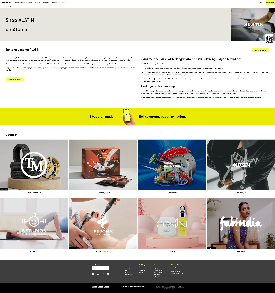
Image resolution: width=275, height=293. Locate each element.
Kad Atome (37, 2)
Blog (126, 270)
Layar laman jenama (15, 79)
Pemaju (141, 272)
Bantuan (64, 2)
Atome (4, 6)
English (260, 2)
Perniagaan (46, 2)
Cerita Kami (128, 268)
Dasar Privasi (158, 272)
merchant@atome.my (177, 273)
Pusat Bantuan (129, 274)
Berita (126, 272)
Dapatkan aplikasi (270, 2)
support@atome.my (176, 267)
